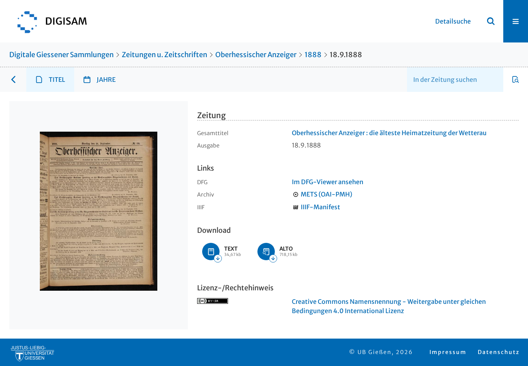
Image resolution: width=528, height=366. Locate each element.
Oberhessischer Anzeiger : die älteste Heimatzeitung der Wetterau (389, 133)
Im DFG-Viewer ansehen (327, 182)
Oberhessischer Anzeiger (255, 54)
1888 (313, 54)
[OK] (491, 21)
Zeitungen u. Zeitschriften (164, 54)
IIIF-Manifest (320, 207)
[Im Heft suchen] (515, 79)
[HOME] (48, 21)
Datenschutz (498, 352)
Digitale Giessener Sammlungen (61, 54)
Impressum (448, 352)
